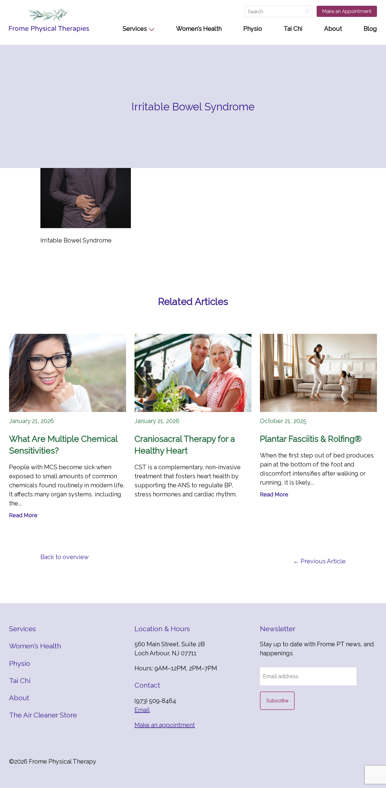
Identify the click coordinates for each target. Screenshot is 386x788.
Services (135, 28)
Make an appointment (164, 725)
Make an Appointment (347, 11)
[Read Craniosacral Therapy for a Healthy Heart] (193, 373)
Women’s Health (199, 28)
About (333, 28)
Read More (23, 515)
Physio (252, 28)
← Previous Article (319, 561)
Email (142, 710)
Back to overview (64, 557)
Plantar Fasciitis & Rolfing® (311, 439)
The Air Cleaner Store (43, 715)
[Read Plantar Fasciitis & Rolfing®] (318, 373)
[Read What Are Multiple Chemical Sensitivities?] (67, 373)
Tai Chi (293, 28)
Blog (370, 28)
